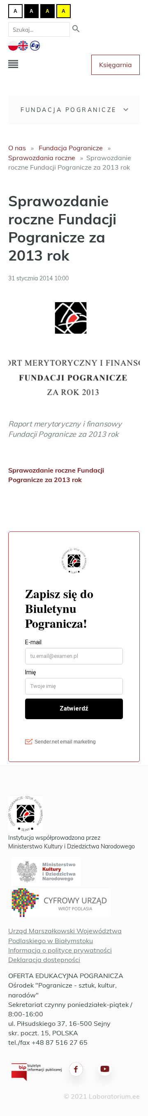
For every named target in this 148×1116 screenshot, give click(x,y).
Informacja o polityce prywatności (60, 950)
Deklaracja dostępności (44, 959)
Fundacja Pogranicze (69, 110)
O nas (17, 148)
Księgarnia (115, 65)
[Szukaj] (76, 29)
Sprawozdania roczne (41, 158)
